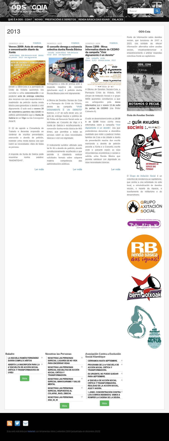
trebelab (31, 431)
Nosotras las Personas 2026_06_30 (60, 398)
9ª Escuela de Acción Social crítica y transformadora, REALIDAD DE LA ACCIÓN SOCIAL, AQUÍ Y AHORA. (103, 384)
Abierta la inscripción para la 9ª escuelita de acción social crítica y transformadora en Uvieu (24, 368)
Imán (88, 58)
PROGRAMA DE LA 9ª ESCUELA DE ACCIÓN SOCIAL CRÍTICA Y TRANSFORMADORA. (103, 367)
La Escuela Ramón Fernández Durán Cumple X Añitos (23, 359)
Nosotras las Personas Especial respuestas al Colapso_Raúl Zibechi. (60, 391)
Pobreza (37, 43)
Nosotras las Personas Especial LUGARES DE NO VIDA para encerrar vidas (62, 360)
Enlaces (117, 19)
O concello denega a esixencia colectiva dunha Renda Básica (64, 48)
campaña (95, 58)
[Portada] (29, 8)
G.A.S (94, 60)
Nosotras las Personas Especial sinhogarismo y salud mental (64, 381)
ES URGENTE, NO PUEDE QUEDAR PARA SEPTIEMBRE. (103, 375)
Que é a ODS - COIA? (20, 19)
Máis (24, 378)
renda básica (14, 55)
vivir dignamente (30, 57)
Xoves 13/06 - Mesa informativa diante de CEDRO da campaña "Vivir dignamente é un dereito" (102, 50)
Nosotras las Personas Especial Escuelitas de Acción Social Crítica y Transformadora (63, 371)
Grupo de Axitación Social (143, 176)
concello (51, 52)
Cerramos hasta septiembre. (103, 360)
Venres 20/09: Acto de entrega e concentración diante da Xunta (26, 49)
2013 (21, 57)
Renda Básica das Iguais (94, 19)
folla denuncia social (29, 55)
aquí (61, 90)
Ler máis (39, 169)
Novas (39, 19)
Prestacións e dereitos (60, 19)
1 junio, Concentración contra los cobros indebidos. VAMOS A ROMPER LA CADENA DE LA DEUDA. (104, 395)
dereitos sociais (104, 60)
